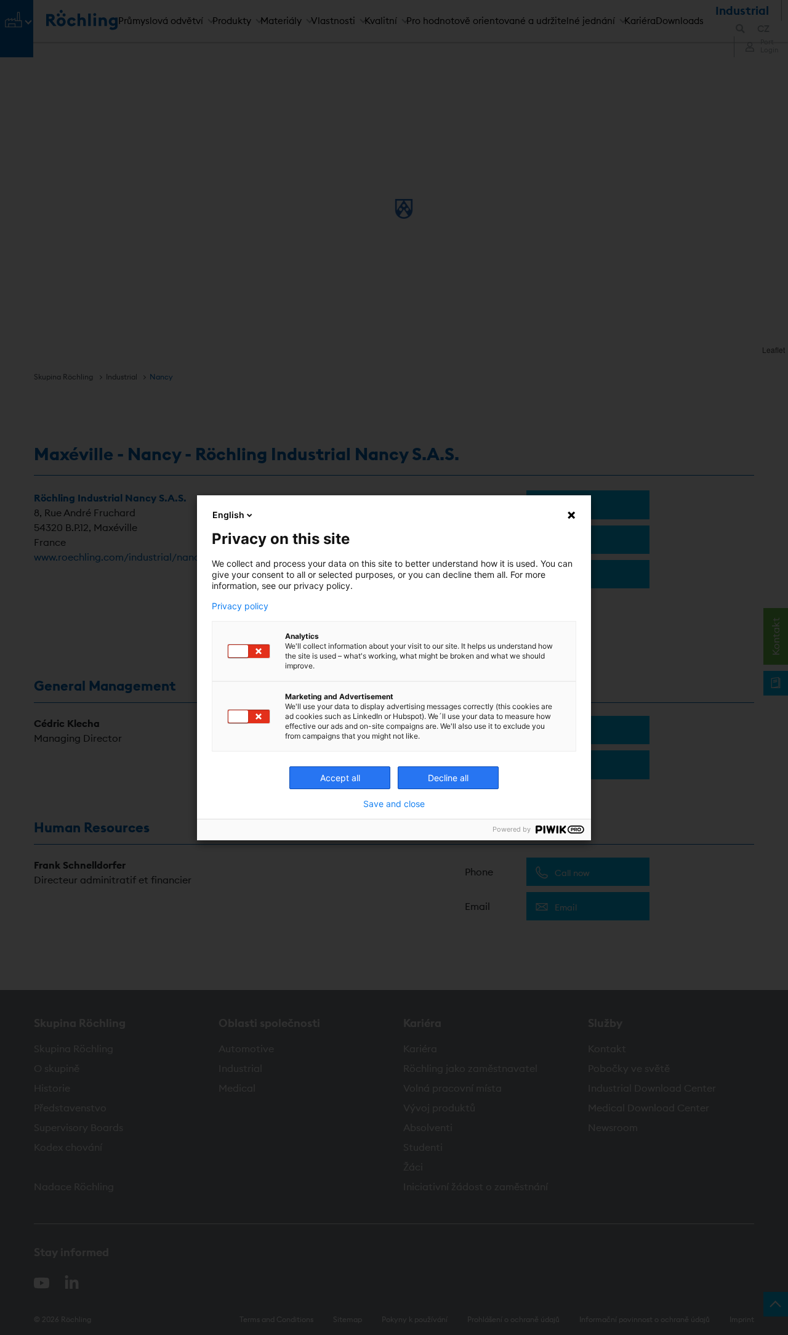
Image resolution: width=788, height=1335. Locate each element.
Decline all (448, 778)
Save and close (394, 804)
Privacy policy (240, 606)
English (228, 514)
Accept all (340, 778)
